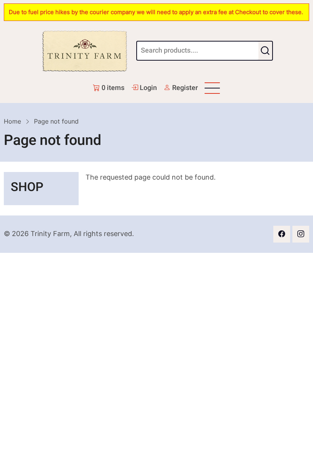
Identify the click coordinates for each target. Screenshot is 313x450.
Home (12, 121)
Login (147, 88)
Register (184, 88)
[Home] (84, 51)
